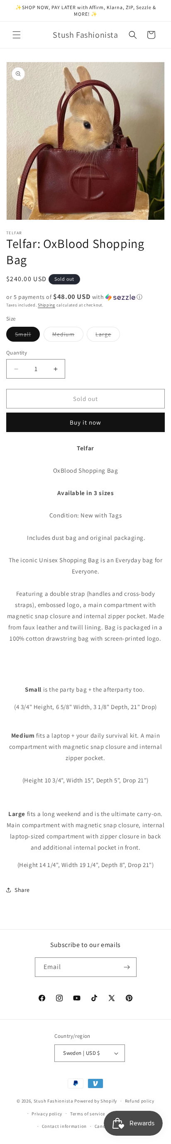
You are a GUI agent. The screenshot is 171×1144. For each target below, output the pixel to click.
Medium (67, 336)
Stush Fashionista (53, 1101)
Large (107, 336)
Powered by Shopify (95, 1101)
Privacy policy (47, 1114)
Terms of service (87, 1114)
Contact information (64, 1126)
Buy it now (85, 422)
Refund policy (139, 1101)
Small (27, 336)
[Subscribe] (127, 967)
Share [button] (22, 890)
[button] (16, 35)
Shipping (46, 305)
